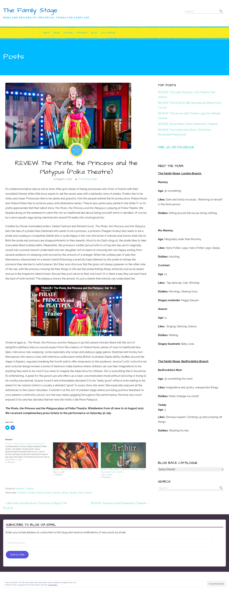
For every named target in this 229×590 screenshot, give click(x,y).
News (57, 32)
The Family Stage (30, 10)
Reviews (68, 32)
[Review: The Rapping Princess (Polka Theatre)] (75, 455)
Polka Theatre (85, 492)
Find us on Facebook (176, 147)
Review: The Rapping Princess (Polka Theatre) (72, 469)
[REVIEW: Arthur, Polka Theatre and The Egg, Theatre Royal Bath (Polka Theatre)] (123, 455)
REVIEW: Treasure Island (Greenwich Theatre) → (120, 503)
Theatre (29, 488)
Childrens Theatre (26, 492)
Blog (94, 32)
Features (82, 32)
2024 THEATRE (108, 32)
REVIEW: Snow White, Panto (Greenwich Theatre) (188, 124)
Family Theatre (69, 492)
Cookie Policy (53, 585)
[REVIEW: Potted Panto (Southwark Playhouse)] (29, 453)
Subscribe (17, 554)
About (46, 32)
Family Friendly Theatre (48, 492)
